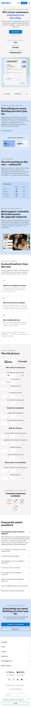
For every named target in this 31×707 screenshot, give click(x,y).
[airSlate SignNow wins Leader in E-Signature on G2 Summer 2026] (9, 502)
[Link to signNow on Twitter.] (13, 679)
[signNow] (6, 3)
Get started (15, 32)
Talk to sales (15, 629)
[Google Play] (10, 672)
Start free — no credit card (15, 624)
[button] (29, 3)
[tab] (15, 532)
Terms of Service (10, 685)
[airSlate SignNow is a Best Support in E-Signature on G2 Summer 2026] (22, 502)
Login (18, 3)
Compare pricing (6, 130)
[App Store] (20, 672)
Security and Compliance (15, 689)
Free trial (24, 3)
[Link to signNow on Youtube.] (21, 679)
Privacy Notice (19, 685)
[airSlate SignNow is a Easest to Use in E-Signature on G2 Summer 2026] (15, 502)
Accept (15, 703)
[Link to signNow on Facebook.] (9, 679)
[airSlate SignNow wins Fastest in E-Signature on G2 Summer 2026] (15, 508)
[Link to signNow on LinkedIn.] (17, 679)
